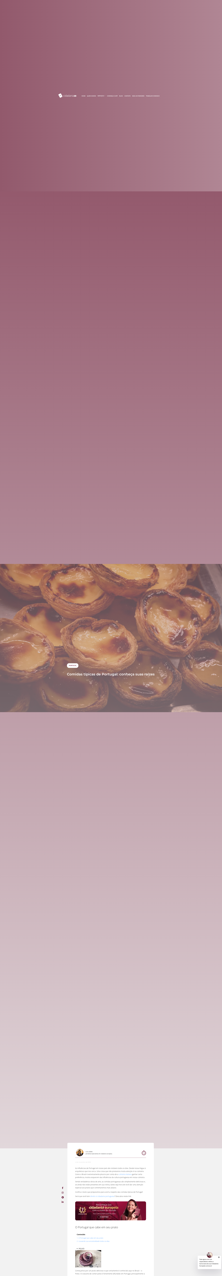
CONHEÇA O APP (112, 96)
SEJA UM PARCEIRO (138, 96)
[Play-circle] (62, 1197)
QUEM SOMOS (91, 96)
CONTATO (127, 96)
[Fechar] (219, 1257)
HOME (83, 96)
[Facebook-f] (62, 1188)
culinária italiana (125, 1174)
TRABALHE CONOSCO (153, 96)
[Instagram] (62, 1192)
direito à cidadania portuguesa (102, 1196)
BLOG (121, 96)
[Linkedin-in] (62, 1202)
